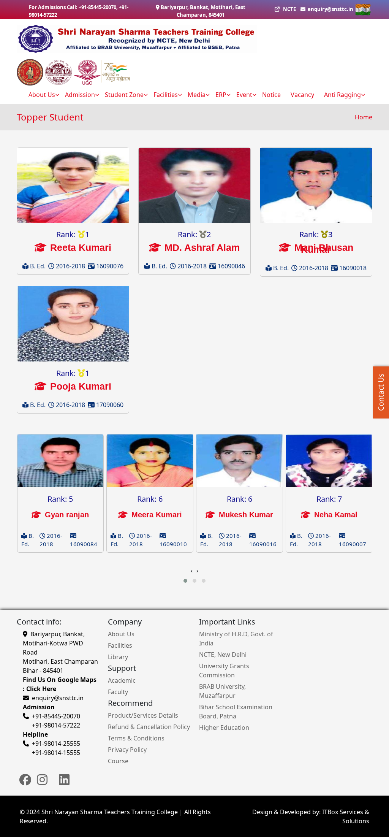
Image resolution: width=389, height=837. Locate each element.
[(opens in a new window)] (25, 783)
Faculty (118, 692)
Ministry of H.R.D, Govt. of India (236, 638)
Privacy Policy (127, 749)
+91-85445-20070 (97, 7)
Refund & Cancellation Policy (149, 727)
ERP (220, 94)
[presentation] (192, 570)
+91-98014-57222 (56, 725)
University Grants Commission (224, 670)
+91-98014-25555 (56, 743)
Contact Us (381, 392)
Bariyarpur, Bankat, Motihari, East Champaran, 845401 (203, 11)
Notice (271, 94)
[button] (185, 581)
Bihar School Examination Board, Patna (235, 711)
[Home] (191, 39)
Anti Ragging (342, 94)
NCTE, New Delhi (223, 654)
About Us (121, 634)
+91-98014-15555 (56, 752)
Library (118, 657)
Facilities (165, 94)
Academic (122, 680)
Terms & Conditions (136, 738)
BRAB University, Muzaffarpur (222, 691)
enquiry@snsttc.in (330, 9)
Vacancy (302, 94)
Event (244, 94)
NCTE (289, 9)
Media (197, 94)
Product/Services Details (143, 715)
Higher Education (224, 727)
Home (363, 117)
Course (118, 761)
